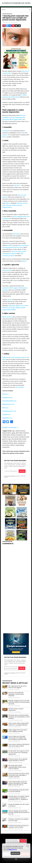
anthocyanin (6, 270)
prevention (5, 445)
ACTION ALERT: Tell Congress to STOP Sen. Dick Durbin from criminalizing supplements (18, 752)
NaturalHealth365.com (9, 401)
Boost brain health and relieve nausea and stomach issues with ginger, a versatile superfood (18, 775)
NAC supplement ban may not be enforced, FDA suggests (17, 686)
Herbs (11, 441)
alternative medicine (22, 433)
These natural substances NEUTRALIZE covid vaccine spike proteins (19, 745)
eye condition (19, 387)
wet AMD (9, 245)
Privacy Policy (13, 849)
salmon (24, 261)
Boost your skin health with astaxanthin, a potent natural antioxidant (16, 694)
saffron (12, 445)
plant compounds (19, 443)
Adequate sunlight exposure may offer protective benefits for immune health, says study (19, 702)
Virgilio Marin (14, 22)
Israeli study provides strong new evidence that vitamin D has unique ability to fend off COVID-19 (17, 783)
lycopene (12, 255)
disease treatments (17, 435)
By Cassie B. (17, 689)
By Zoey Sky (17, 697)
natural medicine (7, 443)
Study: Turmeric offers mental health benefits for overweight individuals (18, 724)
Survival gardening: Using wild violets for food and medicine (18, 790)
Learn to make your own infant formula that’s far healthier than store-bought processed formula (17, 738)
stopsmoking (19, 445)
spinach (4, 135)
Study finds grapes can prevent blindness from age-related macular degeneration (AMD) (15, 308)
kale (23, 133)
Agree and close (15, 853)
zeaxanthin (5, 447)
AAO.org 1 (5, 394)
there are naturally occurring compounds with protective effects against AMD (13, 117)
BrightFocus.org (7, 397)
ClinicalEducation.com (9, 411)
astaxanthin (16, 234)
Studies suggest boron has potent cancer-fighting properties (17, 730)
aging (13, 433)
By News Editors (18, 712)
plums (10, 299)
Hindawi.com (6, 414)
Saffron (4, 357)
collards (7, 203)
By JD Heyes (17, 786)
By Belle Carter (18, 726)
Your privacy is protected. (9, 476)
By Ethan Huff (17, 741)
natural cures (22, 441)
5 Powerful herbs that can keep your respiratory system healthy (18, 826)
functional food (16, 439)
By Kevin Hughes (18, 801)
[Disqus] (16, 567)
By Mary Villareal (18, 770)
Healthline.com (7, 418)
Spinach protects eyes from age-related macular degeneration (15, 205)
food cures (10, 437)
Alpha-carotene (7, 317)
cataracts (17, 185)
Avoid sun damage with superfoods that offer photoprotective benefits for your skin (19, 812)
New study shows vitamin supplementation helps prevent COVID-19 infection (17, 767)
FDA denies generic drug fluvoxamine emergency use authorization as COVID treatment (19, 717)
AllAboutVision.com (8, 404)
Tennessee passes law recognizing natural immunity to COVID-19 (17, 759)
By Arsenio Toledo (18, 720)
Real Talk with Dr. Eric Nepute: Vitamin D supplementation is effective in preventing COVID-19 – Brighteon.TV (18, 798)
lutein (4, 137)
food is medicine (20, 437)
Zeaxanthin (6, 131)
